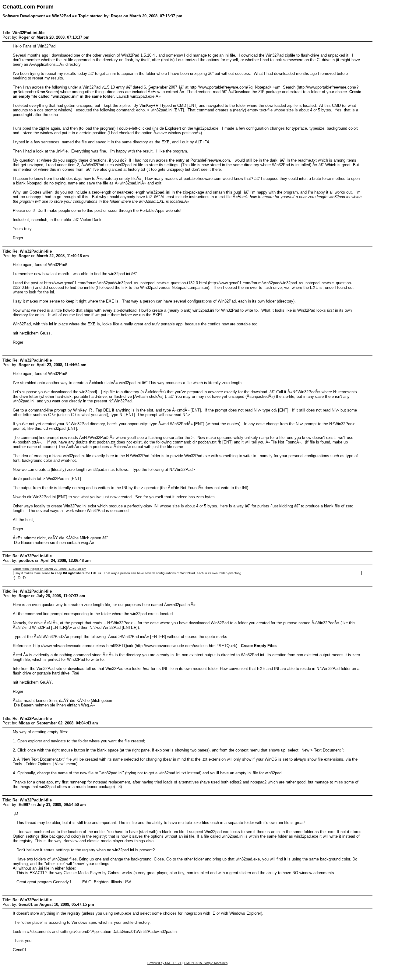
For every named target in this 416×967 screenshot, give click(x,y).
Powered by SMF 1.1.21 (164, 963)
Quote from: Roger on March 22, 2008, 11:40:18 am (49, 568)
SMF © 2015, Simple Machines (205, 963)
